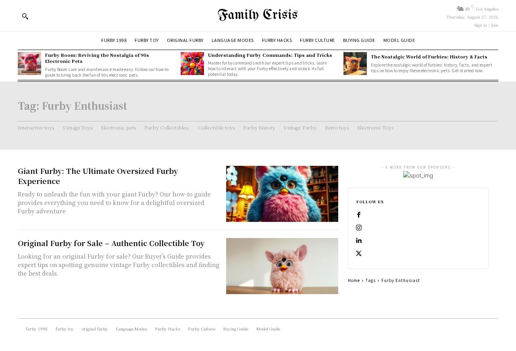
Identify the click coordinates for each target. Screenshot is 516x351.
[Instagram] (358, 227)
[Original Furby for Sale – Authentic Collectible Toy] (282, 266)
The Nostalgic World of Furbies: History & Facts (429, 56)
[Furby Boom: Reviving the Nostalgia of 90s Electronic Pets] (29, 63)
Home (354, 280)
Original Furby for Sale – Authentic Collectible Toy (111, 243)
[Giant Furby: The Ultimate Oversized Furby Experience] (282, 194)
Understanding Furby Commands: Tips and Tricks (270, 55)
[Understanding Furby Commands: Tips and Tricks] (192, 63)
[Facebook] (358, 215)
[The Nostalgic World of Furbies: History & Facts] (355, 63)
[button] (25, 16)
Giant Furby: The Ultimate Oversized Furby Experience (98, 175)
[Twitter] (358, 253)
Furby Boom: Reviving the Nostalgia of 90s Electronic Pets (97, 58)
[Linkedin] (358, 240)
